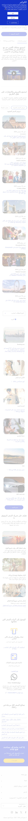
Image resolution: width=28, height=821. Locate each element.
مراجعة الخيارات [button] (14, 22)
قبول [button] (13, 13)
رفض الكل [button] (13, 18)
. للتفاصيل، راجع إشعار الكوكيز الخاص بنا (14, 9)
